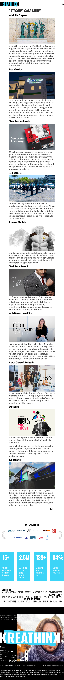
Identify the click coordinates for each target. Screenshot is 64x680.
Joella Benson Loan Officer (21, 313)
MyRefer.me (14, 406)
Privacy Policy (31, 665)
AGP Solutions (15, 459)
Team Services (15, 172)
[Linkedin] (26, 652)
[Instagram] (26, 659)
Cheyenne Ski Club (17, 222)
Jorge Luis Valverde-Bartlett (56, 665)
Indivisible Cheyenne (18, 15)
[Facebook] (26, 656)
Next (52, 509)
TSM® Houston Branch (19, 121)
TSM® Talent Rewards (19, 266)
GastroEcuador (15, 69)
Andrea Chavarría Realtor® (21, 362)
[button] (62, 4)
